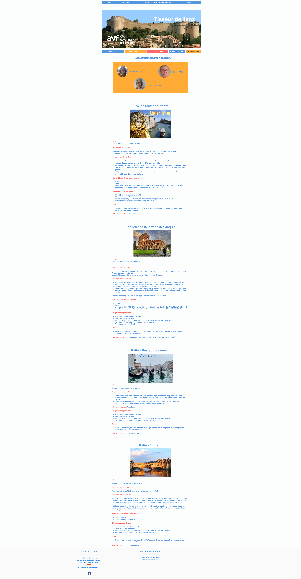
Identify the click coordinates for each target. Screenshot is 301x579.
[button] (151, 29)
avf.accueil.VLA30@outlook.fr (89, 567)
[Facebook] (89, 573)
